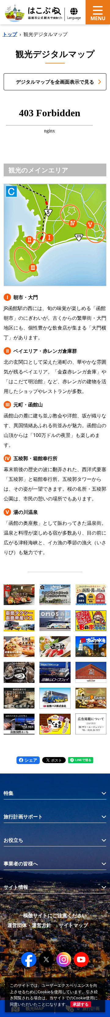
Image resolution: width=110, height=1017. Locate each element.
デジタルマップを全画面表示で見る (55, 81)
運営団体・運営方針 (29, 925)
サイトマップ (73, 925)
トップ (9, 34)
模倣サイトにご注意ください (55, 915)
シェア (30, 760)
